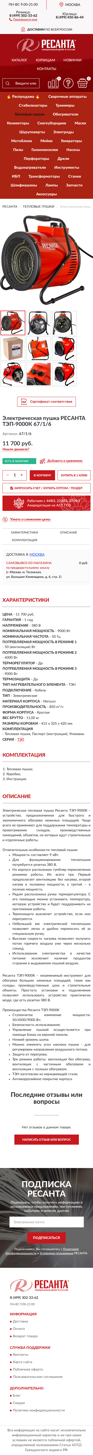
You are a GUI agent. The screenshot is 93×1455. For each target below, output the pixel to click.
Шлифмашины (24, 185)
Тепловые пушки (29, 114)
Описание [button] (68, 532)
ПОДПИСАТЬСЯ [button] (46, 1238)
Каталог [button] (20, 60)
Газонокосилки (44, 150)
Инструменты (66, 167)
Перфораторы (36, 159)
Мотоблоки (21, 141)
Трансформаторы (44, 176)
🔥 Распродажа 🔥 (23, 97)
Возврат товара (25, 1336)
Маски (80, 123)
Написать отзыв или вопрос (46, 1139)
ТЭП (20, 739)
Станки (74, 176)
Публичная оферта (28, 1369)
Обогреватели (65, 114)
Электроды (63, 132)
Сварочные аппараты (67, 97)
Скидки (19, 1403)
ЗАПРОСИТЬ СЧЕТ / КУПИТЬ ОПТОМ (48, 488)
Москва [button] (37, 554)
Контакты (46, 69)
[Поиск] (7, 83)
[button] (23, 19)
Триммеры (65, 105)
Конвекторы (18, 123)
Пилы (18, 150)
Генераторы (71, 141)
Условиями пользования (56, 1253)
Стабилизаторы (33, 105)
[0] (82, 83)
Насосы (73, 150)
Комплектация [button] (24, 540)
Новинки (72, 60)
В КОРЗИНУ (42, 475)
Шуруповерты (32, 132)
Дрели (63, 159)
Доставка (20, 1321)
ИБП (16, 176)
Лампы (51, 185)
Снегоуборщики (51, 123)
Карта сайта (22, 1362)
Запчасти (74, 185)
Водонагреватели (30, 167)
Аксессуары (46, 194)
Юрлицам (45, 60)
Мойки (46, 141)
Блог (17, 1395)
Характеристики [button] (24, 532)
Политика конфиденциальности (39, 1410)
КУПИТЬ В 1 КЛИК (74, 475)
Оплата (19, 1329)
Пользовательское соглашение (37, 1377)
